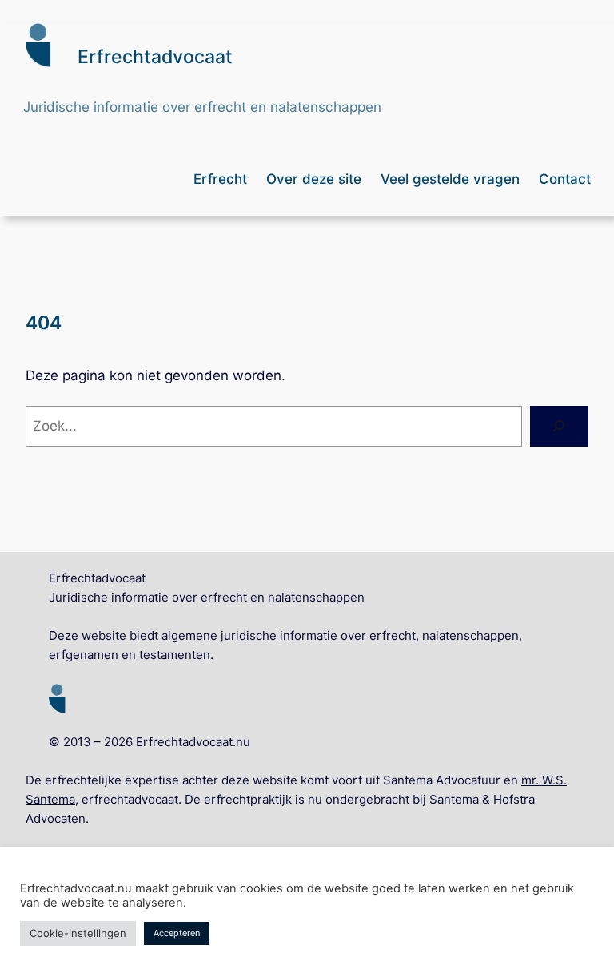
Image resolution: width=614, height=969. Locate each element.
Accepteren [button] (177, 933)
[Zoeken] (559, 426)
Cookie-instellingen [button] (78, 933)
